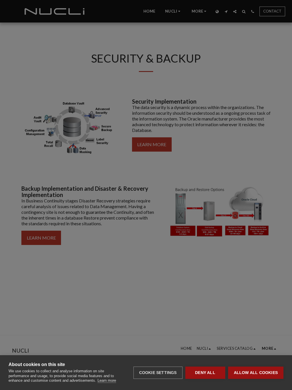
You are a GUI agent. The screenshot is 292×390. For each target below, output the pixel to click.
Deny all (205, 373)
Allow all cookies (256, 373)
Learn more (107, 380)
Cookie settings (158, 373)
